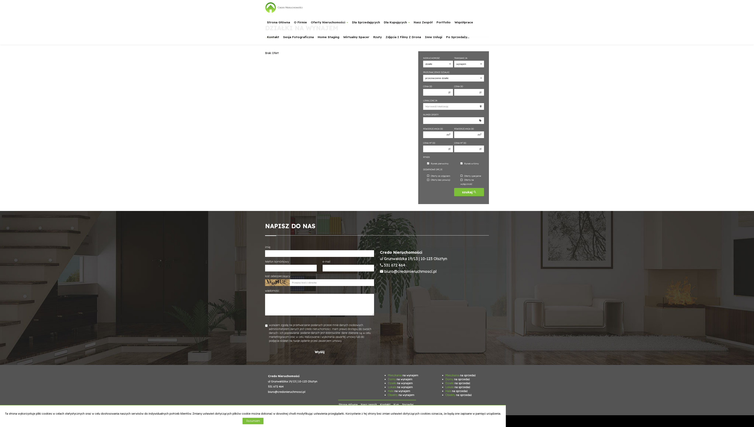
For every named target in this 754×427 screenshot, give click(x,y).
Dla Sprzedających (366, 22)
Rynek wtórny (471, 163)
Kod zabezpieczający (277, 276)
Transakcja (460, 58)
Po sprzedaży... (457, 37)
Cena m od (429, 143)
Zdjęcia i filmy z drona (403, 37)
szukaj (468, 192)
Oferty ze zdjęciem (440, 176)
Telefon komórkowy (277, 261)
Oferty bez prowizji (440, 180)
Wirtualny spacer (356, 37)
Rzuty (377, 37)
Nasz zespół (423, 22)
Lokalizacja (430, 100)
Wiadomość (272, 290)
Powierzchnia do (464, 128)
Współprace (464, 22)
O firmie (300, 22)
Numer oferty (431, 114)
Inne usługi (433, 37)
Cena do (458, 86)
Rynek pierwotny (439, 163)
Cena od (427, 86)
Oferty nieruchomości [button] (328, 22)
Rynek (426, 157)
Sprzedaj (408, 404)
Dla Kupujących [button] (396, 22)
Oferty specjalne (472, 176)
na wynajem (403, 375)
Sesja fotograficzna (298, 37)
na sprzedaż (460, 375)
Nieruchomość (431, 58)
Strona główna (278, 22)
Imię (267, 247)
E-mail (326, 261)
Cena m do (460, 143)
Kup (396, 404)
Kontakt (273, 37)
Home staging (328, 37)
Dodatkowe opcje (432, 169)
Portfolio (443, 22)
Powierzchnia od (433, 128)
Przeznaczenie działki (436, 72)
